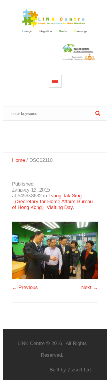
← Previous (25, 287)
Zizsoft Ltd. (79, 370)
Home (18, 160)
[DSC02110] (55, 250)
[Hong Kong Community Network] (55, 21)
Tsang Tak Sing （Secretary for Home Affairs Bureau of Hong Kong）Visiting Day (52, 201)
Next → (89, 287)
